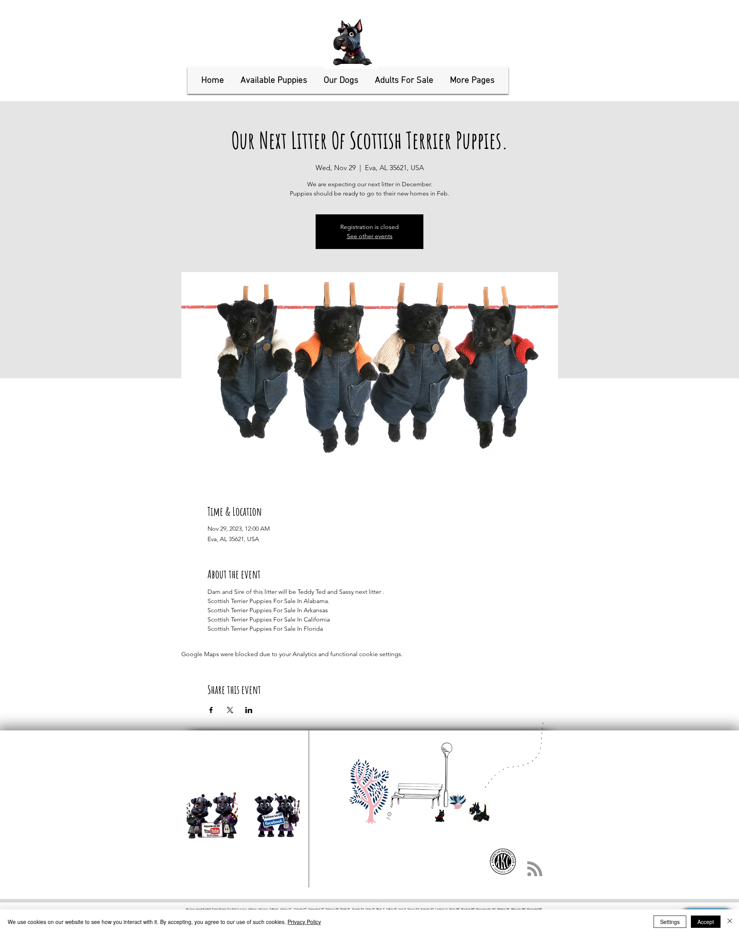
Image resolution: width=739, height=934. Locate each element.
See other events (370, 236)
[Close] (729, 922)
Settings (670, 922)
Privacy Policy (304, 922)
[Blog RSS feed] (534, 869)
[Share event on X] (230, 710)
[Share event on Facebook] (211, 710)
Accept (705, 922)
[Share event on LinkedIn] (248, 710)
